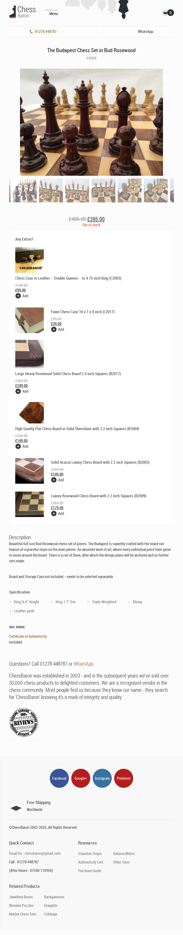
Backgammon (54, 897)
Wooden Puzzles (21, 905)
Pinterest (124, 778)
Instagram (102, 778)
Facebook (59, 778)
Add (25, 295)
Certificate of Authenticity (28, 636)
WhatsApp (83, 663)
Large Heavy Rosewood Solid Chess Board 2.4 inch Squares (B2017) (68, 373)
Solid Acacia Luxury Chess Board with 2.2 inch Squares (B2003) (100, 462)
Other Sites (121, 862)
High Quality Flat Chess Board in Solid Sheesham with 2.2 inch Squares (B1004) (77, 428)
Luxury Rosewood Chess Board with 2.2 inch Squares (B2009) (98, 495)
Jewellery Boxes (21, 897)
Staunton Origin (90, 853)
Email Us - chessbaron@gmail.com (35, 853)
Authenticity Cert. (91, 862)
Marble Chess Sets (22, 914)
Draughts (51, 905)
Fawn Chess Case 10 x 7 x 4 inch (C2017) (83, 311)
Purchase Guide (89, 870)
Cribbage (50, 914)
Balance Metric (124, 853)
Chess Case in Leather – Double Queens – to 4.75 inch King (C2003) (68, 278)
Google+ (81, 778)
